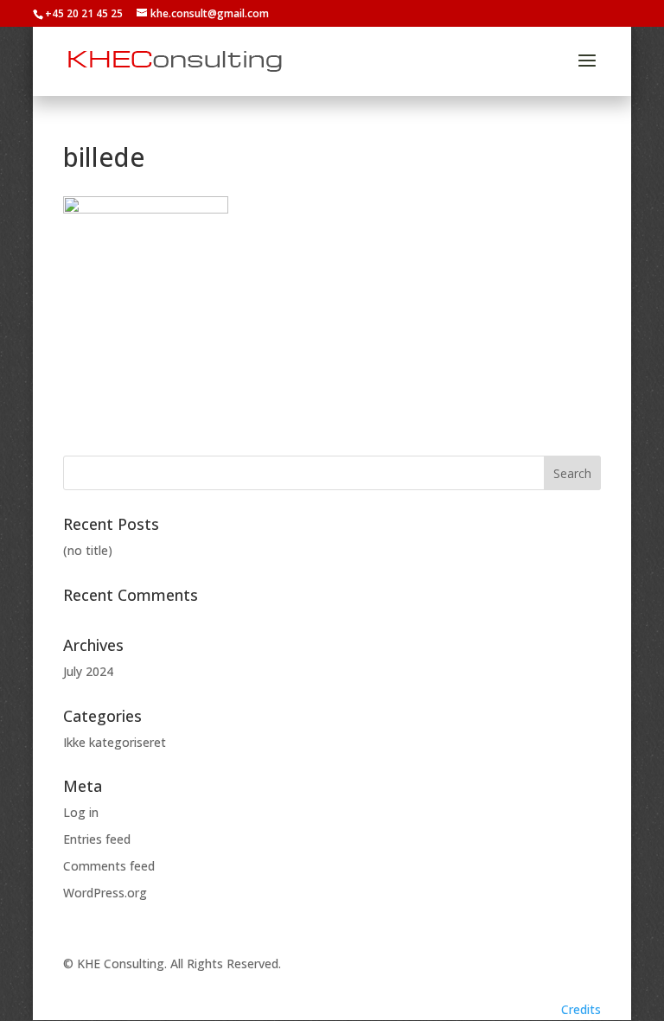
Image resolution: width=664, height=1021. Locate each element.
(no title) (87, 550)
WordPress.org (105, 892)
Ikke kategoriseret (114, 742)
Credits (581, 1009)
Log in (81, 812)
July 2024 (88, 671)
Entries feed (97, 839)
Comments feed (109, 866)
